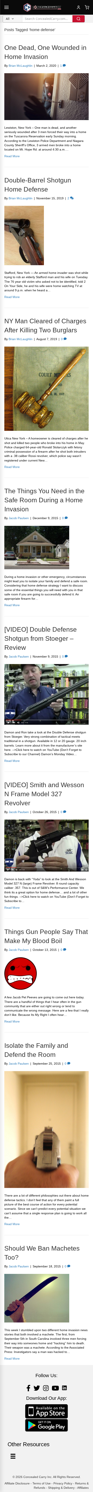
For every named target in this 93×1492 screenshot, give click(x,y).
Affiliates (83, 1487)
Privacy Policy (62, 1483)
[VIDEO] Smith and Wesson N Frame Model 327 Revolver (44, 794)
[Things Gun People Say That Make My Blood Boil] (20, 973)
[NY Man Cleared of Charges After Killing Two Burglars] (46, 388)
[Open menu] (6, 7)
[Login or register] (78, 7)
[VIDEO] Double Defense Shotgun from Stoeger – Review (40, 638)
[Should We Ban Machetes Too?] (36, 1298)
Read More (12, 156)
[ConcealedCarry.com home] (42, 7)
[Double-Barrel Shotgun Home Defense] (24, 235)
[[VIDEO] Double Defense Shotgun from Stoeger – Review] (46, 694)
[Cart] (86, 7)
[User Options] (13, 1456)
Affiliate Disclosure (17, 1483)
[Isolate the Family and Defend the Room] (46, 1129)
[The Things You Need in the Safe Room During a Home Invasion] (36, 547)
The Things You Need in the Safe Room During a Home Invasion (44, 500)
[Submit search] (78, 18)
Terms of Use (41, 1483)
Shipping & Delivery (61, 1487)
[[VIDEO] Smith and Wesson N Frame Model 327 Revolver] (46, 845)
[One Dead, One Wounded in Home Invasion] (46, 96)
